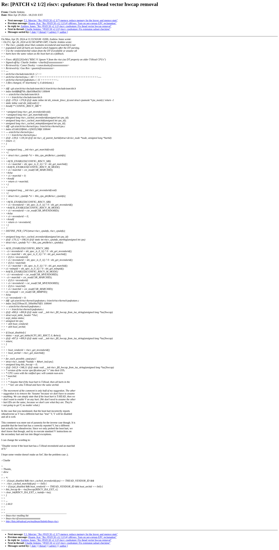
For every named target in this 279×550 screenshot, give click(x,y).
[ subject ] (53, 32)
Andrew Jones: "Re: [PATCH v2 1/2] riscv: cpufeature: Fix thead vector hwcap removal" (66, 26)
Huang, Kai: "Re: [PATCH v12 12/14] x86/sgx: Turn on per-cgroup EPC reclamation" (72, 23)
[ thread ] (42, 32)
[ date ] (33, 32)
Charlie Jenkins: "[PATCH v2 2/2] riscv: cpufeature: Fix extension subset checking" (67, 29)
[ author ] (63, 32)
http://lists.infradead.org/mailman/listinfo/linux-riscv (32, 521)
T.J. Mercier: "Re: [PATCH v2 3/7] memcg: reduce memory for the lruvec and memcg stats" (71, 20)
